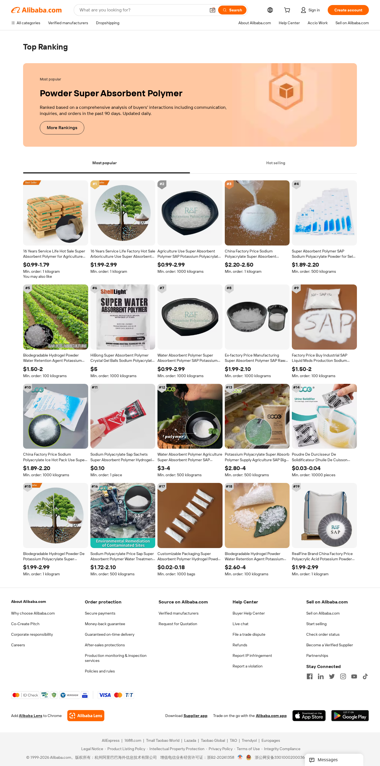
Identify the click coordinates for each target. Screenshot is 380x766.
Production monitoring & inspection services (116, 658)
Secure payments (100, 613)
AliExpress (111, 740)
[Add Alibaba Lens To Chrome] (85, 715)
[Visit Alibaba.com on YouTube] (354, 676)
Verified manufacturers (179, 613)
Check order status (323, 634)
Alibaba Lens (30, 716)
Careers (18, 645)
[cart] (288, 11)
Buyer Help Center (249, 613)
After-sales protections (105, 645)
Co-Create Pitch (25, 624)
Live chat (240, 624)
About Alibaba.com (28, 601)
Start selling (316, 624)
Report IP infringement (252, 655)
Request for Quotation (178, 624)
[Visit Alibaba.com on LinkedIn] (320, 676)
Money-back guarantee (105, 624)
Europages (270, 740)
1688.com (132, 740)
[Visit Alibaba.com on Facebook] (309, 676)
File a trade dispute (249, 634)
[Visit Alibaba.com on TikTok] (365, 676)
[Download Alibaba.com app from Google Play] (350, 715)
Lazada (190, 740)
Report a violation (248, 666)
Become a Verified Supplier (329, 645)
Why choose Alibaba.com (33, 613)
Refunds (240, 645)
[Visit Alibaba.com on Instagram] (343, 676)
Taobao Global (213, 740)
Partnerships (317, 655)
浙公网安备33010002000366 (281, 757)
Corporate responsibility (32, 634)
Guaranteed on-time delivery (109, 634)
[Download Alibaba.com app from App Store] (309, 715)
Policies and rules (100, 671)
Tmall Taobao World (162, 740)
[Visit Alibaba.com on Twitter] (332, 676)
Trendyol (249, 740)
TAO (233, 740)
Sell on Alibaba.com (323, 613)
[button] (212, 10)
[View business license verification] (240, 757)
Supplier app (196, 716)
